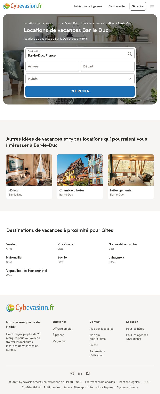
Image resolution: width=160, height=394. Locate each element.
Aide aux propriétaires (98, 336)
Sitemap (79, 387)
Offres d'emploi (62, 328)
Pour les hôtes (135, 328)
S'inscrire (137, 6)
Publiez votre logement (88, 6)
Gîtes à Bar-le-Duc (120, 23)
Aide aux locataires (101, 328)
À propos (58, 334)
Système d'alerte (127, 387)
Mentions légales (129, 381)
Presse (94, 345)
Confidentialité (31, 387)
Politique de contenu (57, 387)
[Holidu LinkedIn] (80, 373)
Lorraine (86, 23)
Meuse (100, 23)
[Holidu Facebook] (87, 373)
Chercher (80, 91)
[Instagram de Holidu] (72, 373)
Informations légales (100, 387)
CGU (146, 381)
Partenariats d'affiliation (97, 353)
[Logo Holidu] (22, 6)
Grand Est (71, 23)
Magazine (59, 341)
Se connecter (117, 6)
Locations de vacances (38, 23)
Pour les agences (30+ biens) (137, 336)
